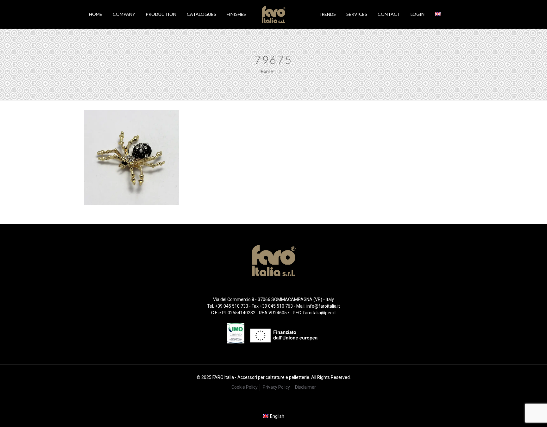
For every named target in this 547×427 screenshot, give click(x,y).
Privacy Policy (276, 387)
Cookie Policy (244, 387)
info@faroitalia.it (323, 306)
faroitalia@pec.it (319, 312)
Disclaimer (305, 387)
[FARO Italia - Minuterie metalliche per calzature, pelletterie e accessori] (273, 14)
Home (267, 71)
